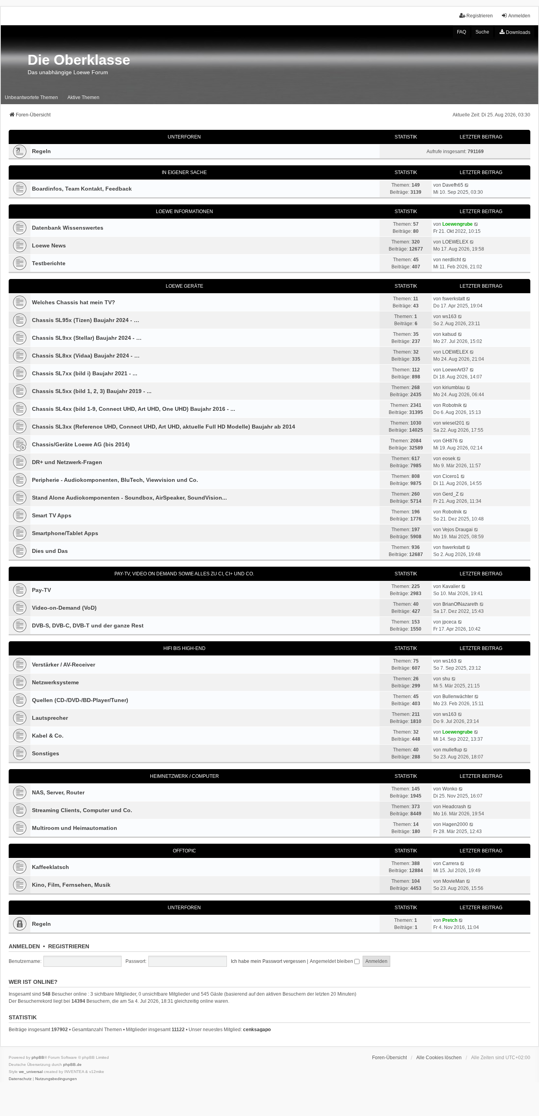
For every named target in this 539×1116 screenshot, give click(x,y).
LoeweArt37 (455, 370)
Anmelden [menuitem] (519, 16)
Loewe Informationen (184, 211)
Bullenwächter (457, 696)
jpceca (449, 622)
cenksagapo (257, 1029)
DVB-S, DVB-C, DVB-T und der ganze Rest (88, 625)
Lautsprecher (50, 718)
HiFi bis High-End (184, 648)
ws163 (449, 316)
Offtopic (184, 851)
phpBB (38, 1057)
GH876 (450, 441)
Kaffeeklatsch (50, 867)
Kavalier (451, 586)
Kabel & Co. (48, 735)
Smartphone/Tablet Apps (65, 533)
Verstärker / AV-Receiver (63, 664)
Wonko (449, 789)
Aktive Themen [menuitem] (83, 97)
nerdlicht (451, 259)
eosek (448, 458)
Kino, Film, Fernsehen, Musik (71, 885)
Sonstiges (45, 753)
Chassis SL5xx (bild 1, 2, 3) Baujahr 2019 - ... (92, 391)
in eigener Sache (184, 172)
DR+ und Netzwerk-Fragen (67, 462)
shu (446, 679)
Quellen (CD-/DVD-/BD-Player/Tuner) (80, 700)
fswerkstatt (453, 298)
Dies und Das (50, 551)
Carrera (450, 863)
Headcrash (454, 806)
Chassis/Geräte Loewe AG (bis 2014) (81, 444)
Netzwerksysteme (55, 682)
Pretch (449, 920)
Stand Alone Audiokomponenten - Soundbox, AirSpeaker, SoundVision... (129, 497)
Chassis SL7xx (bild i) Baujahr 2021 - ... (84, 373)
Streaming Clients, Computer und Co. (82, 810)
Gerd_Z (450, 494)
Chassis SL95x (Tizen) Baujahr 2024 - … (85, 320)
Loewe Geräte (184, 286)
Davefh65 (452, 185)
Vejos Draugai (457, 529)
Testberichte (49, 263)
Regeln (41, 151)
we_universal (31, 1071)
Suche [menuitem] (482, 32)
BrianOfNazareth (460, 604)
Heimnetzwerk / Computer (184, 776)
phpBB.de (72, 1064)
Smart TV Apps (51, 515)
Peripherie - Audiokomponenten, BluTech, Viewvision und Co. (115, 480)
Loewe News (49, 245)
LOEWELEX (455, 242)
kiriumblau (453, 387)
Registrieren (68, 946)
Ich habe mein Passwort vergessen (268, 961)
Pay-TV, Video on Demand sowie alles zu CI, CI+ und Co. (184, 574)
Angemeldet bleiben (332, 961)
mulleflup (452, 750)
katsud (449, 334)
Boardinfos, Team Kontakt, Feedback (82, 188)
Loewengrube (457, 224)
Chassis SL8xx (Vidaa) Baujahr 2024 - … (86, 355)
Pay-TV (41, 590)
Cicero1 (450, 476)
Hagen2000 (455, 824)
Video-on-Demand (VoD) (64, 608)
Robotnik (452, 405)
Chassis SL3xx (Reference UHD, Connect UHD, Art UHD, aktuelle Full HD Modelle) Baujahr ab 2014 (163, 426)
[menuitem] (514, 32)
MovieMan (453, 881)
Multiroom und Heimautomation (74, 828)
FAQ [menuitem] (461, 32)
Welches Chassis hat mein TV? (73, 302)
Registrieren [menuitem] (479, 16)
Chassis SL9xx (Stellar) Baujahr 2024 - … (87, 338)
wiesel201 (453, 423)
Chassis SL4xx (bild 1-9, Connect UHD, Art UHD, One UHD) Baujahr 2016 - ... (133, 409)
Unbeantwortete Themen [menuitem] (31, 97)
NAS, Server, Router (58, 792)
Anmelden (24, 946)
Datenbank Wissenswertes (67, 228)
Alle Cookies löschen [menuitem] (439, 1057)
